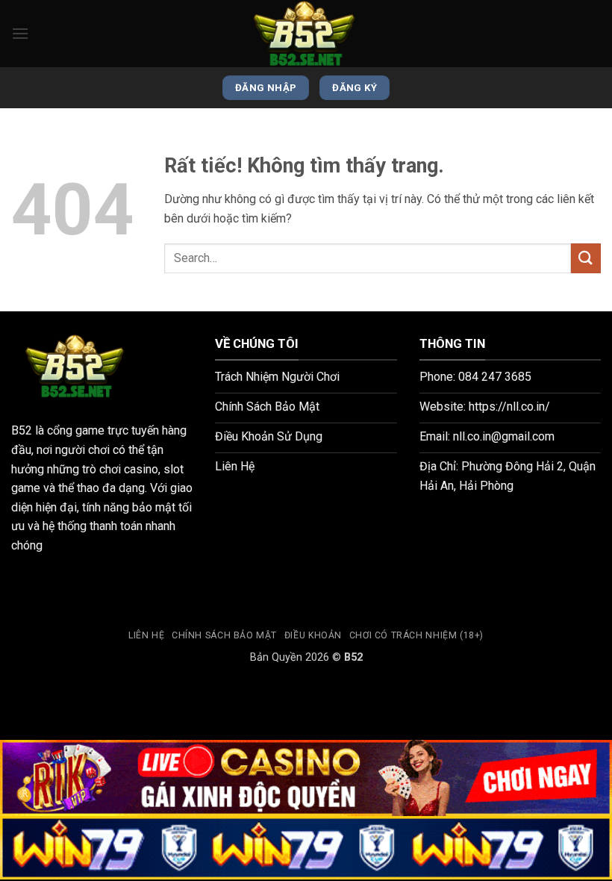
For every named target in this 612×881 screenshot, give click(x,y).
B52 (21, 430)
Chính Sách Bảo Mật (224, 635)
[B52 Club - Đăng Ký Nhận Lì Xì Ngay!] (306, 33)
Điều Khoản (313, 635)
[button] (20, 33)
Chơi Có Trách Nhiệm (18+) (416, 635)
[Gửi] (586, 258)
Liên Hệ (146, 635)
